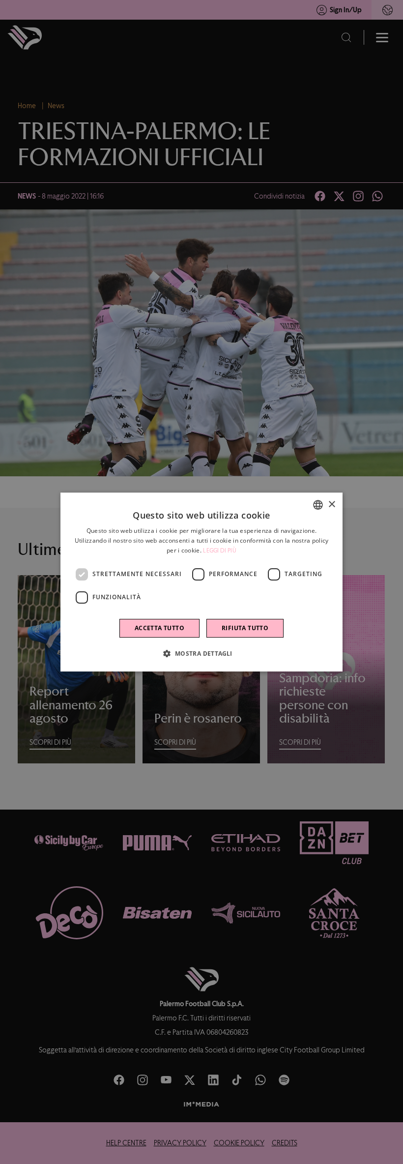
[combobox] (318, 505)
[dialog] (201, 582)
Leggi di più (219, 550)
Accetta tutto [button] (159, 628)
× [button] (331, 504)
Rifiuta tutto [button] (245, 628)
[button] (201, 653)
